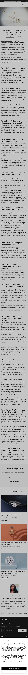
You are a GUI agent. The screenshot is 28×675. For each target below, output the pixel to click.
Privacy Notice (4, 664)
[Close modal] (14, 337)
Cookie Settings (14, 672)
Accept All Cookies (14, 668)
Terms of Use (13, 664)
